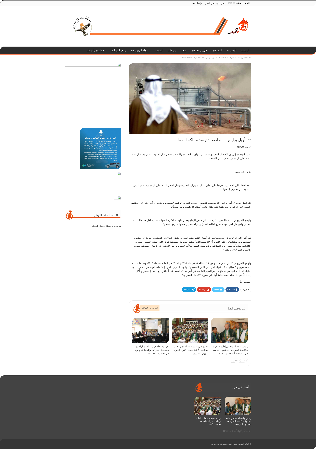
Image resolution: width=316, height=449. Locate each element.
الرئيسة (245, 50)
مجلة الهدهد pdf (139, 50)
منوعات (172, 50)
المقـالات (217, 50)
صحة (184, 50)
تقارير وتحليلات (199, 50)
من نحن (220, 3)
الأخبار (232, 50)
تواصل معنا (197, 3)
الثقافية (159, 50)
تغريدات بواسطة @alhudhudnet (106, 226)
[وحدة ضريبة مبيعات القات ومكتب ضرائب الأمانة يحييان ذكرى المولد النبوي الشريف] (190, 330)
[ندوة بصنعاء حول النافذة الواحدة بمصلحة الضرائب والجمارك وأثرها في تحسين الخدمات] (150, 330)
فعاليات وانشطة (95, 50)
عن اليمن (209, 3)
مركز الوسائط (118, 50)
